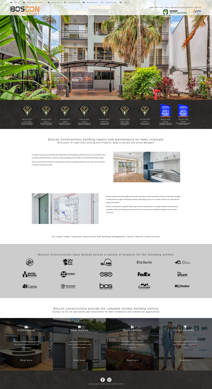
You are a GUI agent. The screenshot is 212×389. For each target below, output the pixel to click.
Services (55, 2)
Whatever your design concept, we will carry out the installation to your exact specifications (26, 344)
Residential (91, 2)
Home (16, 2)
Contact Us (110, 2)
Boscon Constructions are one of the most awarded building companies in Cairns (185, 344)
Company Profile (34, 2)
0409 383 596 (156, 7)
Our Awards (185, 330)
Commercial (73, 2)
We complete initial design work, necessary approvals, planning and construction (132, 344)
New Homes (79, 330)
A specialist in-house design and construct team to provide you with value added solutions (79, 344)
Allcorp (117, 384)
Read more (26, 360)
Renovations (132, 330)
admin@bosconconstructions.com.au (183, 7)
